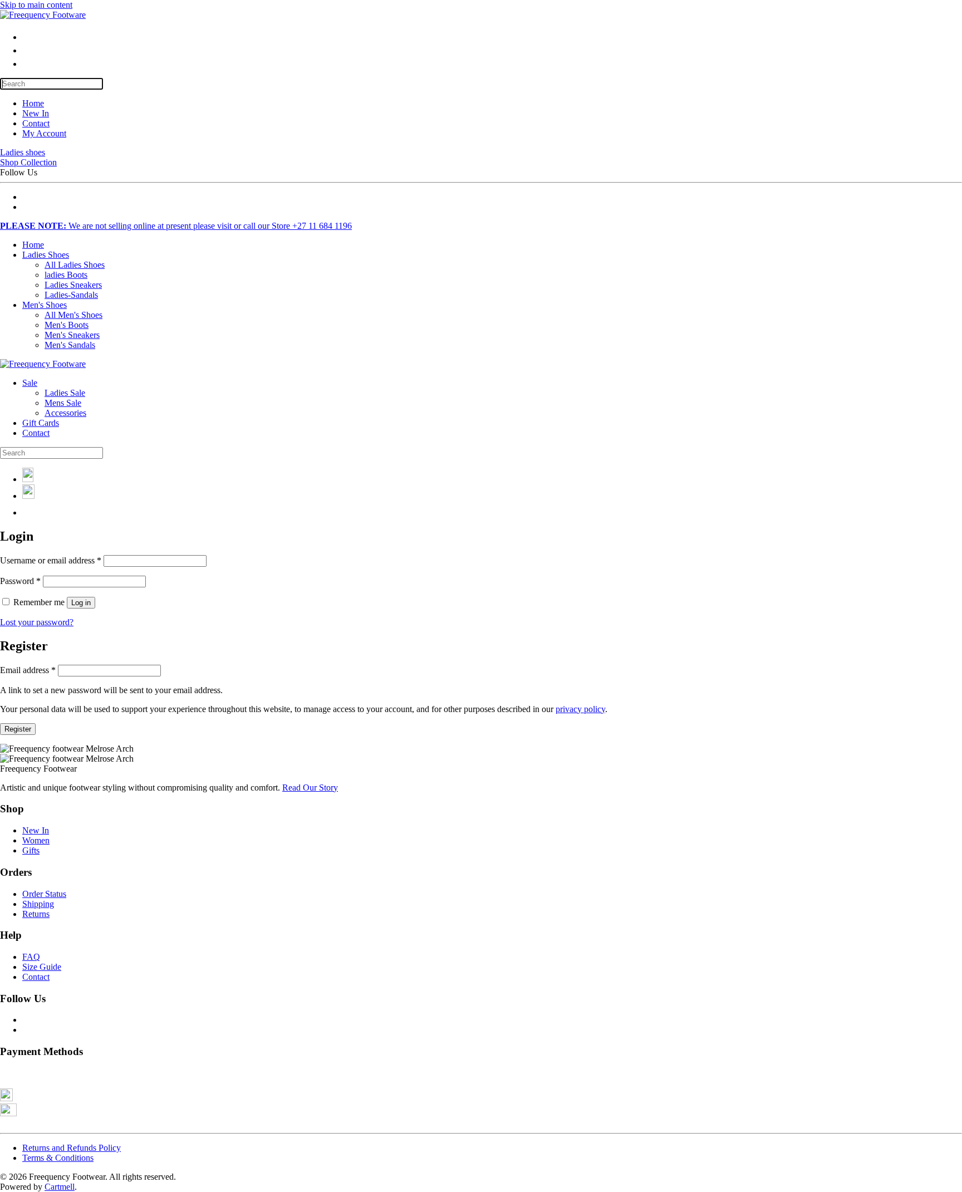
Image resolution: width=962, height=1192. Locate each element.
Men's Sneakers (72, 335)
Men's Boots (67, 325)
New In (35, 113)
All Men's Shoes (73, 315)
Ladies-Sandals (71, 295)
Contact (36, 123)
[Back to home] (43, 14)
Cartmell (60, 1186)
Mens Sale (63, 403)
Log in (81, 603)
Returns (36, 914)
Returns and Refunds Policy (71, 1147)
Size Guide (41, 967)
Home (33, 103)
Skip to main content (36, 4)
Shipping (38, 904)
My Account (44, 133)
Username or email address (50, 560)
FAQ (31, 957)
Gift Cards (40, 423)
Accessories (65, 413)
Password (20, 581)
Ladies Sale (65, 393)
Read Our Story (310, 787)
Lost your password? (36, 622)
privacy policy (580, 709)
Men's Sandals (70, 345)
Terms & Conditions (58, 1157)
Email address (28, 670)
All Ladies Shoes (75, 264)
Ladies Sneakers (73, 285)
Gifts (31, 850)
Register (17, 729)
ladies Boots (66, 274)
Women (36, 840)
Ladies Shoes (45, 254)
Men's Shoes (44, 305)
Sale (29, 382)
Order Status (44, 894)
